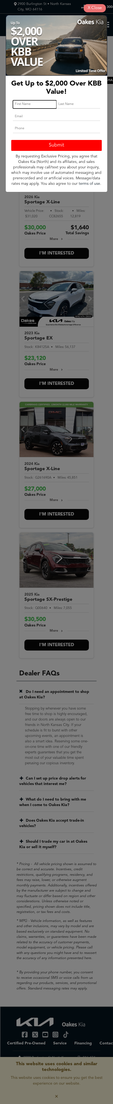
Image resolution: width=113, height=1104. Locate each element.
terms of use (89, 184)
